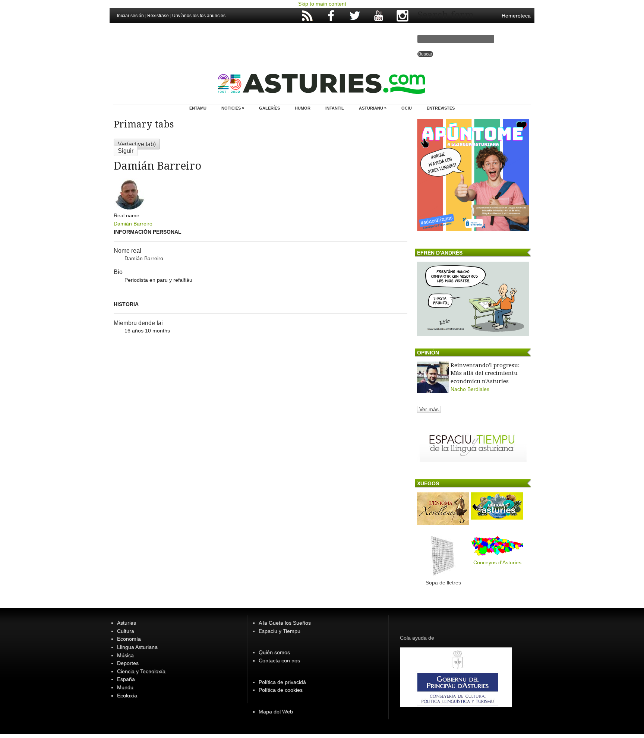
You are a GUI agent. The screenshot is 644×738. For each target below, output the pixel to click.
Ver (137, 144)
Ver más (429, 409)
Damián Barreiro (133, 224)
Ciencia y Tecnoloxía (141, 671)
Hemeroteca (516, 16)
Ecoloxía (127, 695)
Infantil (334, 108)
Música (125, 655)
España (126, 679)
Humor (302, 108)
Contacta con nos (279, 660)
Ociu (406, 108)
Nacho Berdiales (470, 389)
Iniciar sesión (130, 15)
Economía (129, 639)
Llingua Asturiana (137, 647)
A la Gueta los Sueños (285, 623)
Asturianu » (372, 108)
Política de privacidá (282, 682)
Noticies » (232, 108)
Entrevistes (441, 108)
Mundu (125, 687)
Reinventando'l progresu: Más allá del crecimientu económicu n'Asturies (485, 373)
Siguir (125, 151)
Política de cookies (281, 690)
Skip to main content (322, 4)
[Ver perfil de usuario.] (129, 208)
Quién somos (274, 652)
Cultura (125, 631)
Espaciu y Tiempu (279, 631)
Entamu (197, 108)
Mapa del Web (276, 712)
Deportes (128, 663)
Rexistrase (158, 15)
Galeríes (269, 108)
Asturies (126, 623)
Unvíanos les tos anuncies (198, 15)
